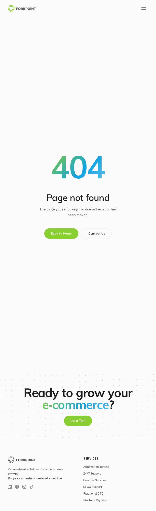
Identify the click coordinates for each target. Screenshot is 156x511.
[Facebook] (17, 487)
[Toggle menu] (143, 8)
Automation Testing (96, 466)
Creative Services (94, 480)
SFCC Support (92, 487)
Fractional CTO (93, 493)
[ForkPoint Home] (24, 8)
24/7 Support (92, 473)
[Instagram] (24, 487)
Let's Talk (78, 421)
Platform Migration (95, 500)
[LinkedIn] (10, 487)
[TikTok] (32, 487)
